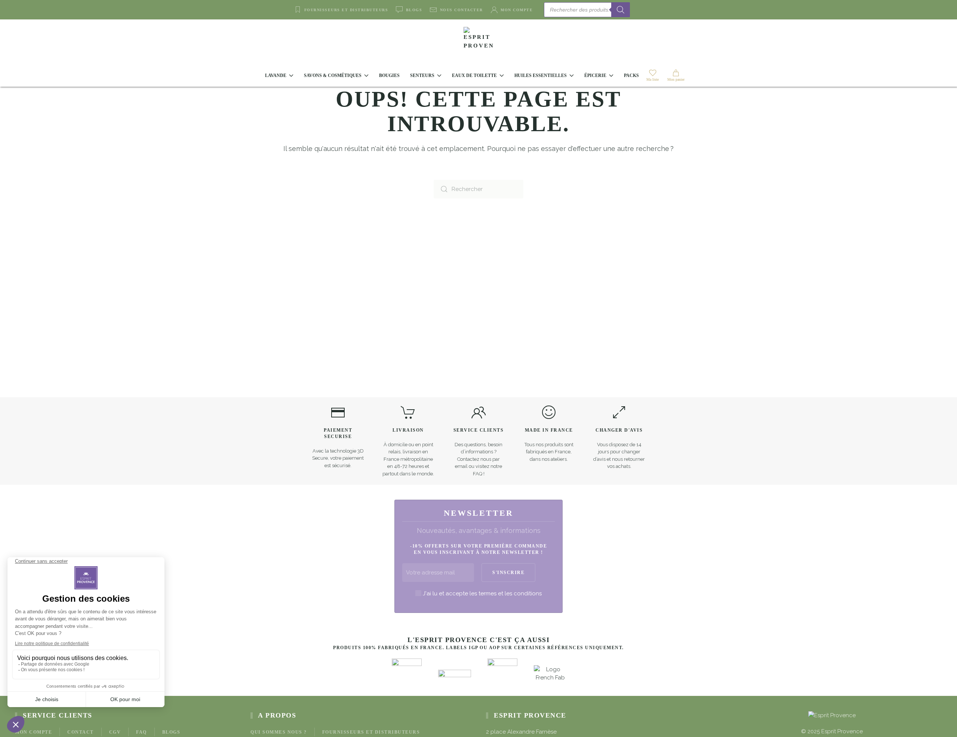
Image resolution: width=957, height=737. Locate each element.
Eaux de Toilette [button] (474, 75)
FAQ (141, 732)
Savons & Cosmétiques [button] (332, 75)
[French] (654, 9)
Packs (631, 75)
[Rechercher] (620, 9)
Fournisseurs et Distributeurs (346, 10)
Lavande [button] (275, 75)
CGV (115, 732)
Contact (80, 732)
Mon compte (517, 10)
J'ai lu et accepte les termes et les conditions (482, 593)
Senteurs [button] (422, 75)
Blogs (414, 10)
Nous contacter (461, 10)
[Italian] (672, 9)
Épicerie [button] (595, 75)
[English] (645, 9)
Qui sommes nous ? (278, 732)
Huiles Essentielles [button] (540, 75)
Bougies (389, 75)
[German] (663, 9)
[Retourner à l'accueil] (478, 42)
